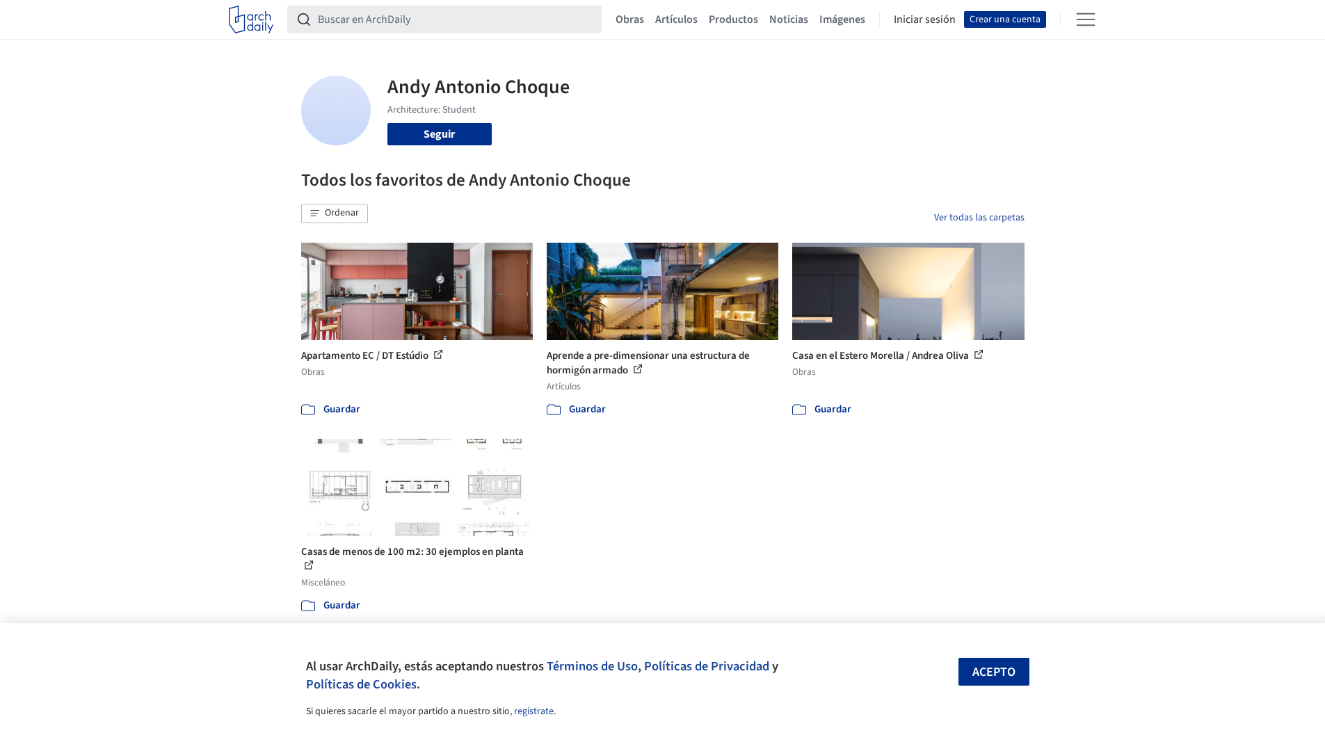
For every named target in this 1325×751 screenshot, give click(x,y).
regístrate (534, 711)
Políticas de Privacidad (706, 666)
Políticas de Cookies (361, 684)
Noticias (788, 19)
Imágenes (842, 19)
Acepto (993, 672)
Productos (733, 19)
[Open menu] (1086, 19)
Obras (630, 19)
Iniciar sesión (925, 19)
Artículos (676, 19)
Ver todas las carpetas (979, 218)
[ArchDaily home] (251, 19)
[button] (334, 213)
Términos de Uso (592, 666)
